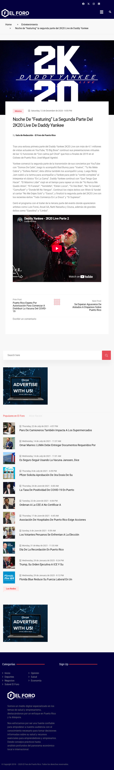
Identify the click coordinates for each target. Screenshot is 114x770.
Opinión (35, 673)
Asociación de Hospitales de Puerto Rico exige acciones (52, 519)
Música (18, 111)
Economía (36, 680)
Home (8, 24)
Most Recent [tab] (35, 415)
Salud (34, 676)
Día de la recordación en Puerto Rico (41, 549)
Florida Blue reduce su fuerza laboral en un (45, 579)
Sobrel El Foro (12, 684)
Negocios (9, 680)
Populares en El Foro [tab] (14, 415)
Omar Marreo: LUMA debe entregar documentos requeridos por (57, 445)
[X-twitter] (88, 3)
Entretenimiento (29, 24)
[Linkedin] (99, 3)
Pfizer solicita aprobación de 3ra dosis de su (46, 474)
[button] (101, 12)
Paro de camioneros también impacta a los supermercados (55, 430)
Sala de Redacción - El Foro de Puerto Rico (36, 135)
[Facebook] (83, 3)
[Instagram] (94, 3)
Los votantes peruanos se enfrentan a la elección (49, 534)
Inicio (7, 673)
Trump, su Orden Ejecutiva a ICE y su (41, 564)
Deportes (9, 676)
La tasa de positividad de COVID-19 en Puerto (46, 489)
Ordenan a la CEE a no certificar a (40, 504)
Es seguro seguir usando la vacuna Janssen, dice (49, 460)
